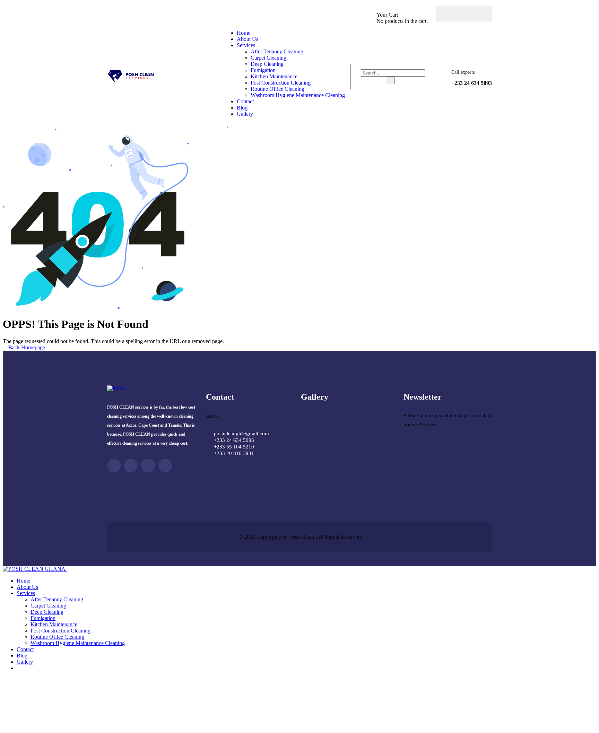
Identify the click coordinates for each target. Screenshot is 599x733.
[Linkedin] (165, 465)
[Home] (131, 81)
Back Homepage (26, 347)
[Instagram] (477, 13)
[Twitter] (463, 13)
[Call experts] (439, 78)
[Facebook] (450, 13)
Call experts (463, 72)
